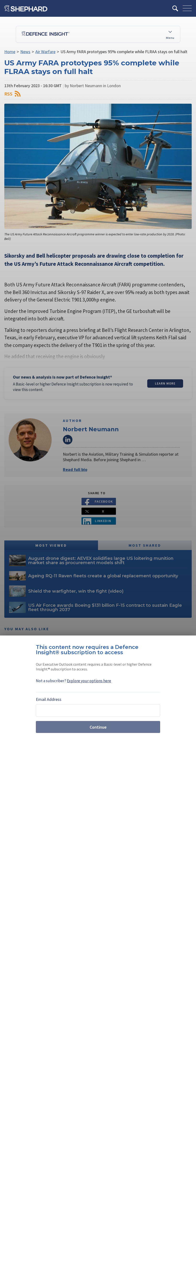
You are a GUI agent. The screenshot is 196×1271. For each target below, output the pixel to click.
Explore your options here (89, 680)
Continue (98, 727)
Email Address (48, 699)
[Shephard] (25, 8)
